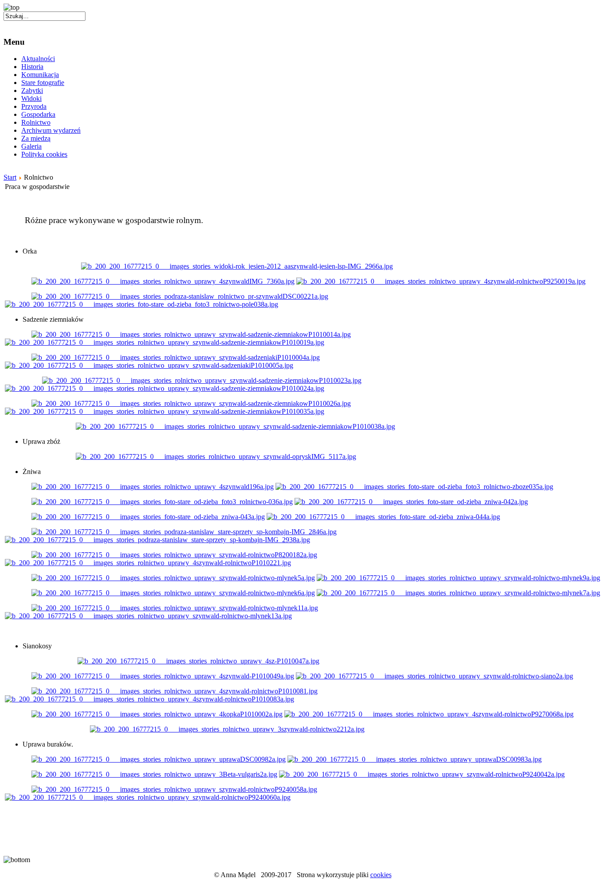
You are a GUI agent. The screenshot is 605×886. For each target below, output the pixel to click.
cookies (381, 874)
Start (10, 177)
